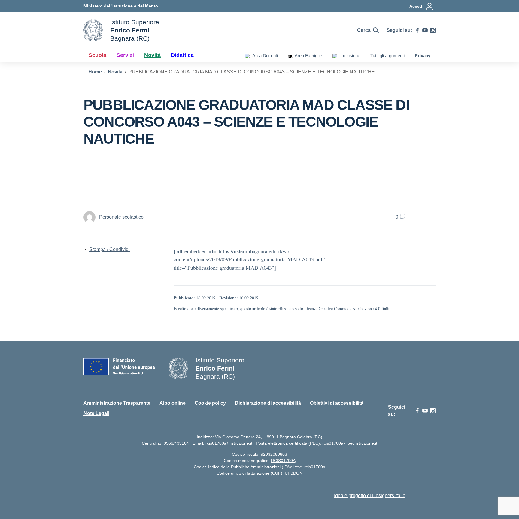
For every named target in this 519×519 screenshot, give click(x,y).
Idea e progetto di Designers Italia (369, 495)
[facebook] (417, 30)
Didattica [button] (182, 55)
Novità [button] (152, 55)
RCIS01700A (283, 460)
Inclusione (349, 55)
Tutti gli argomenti (387, 55)
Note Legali (96, 413)
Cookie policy (210, 403)
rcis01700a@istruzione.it (228, 443)
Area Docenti (264, 55)
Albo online (172, 403)
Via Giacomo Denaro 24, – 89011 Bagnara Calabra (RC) (268, 436)
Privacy (422, 55)
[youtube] (425, 30)
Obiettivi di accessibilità (336, 403)
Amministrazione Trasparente (116, 403)
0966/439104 (176, 443)
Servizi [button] (125, 55)
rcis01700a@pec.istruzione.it (349, 443)
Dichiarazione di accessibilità (268, 403)
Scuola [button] (97, 55)
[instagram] (433, 30)
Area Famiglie (307, 55)
